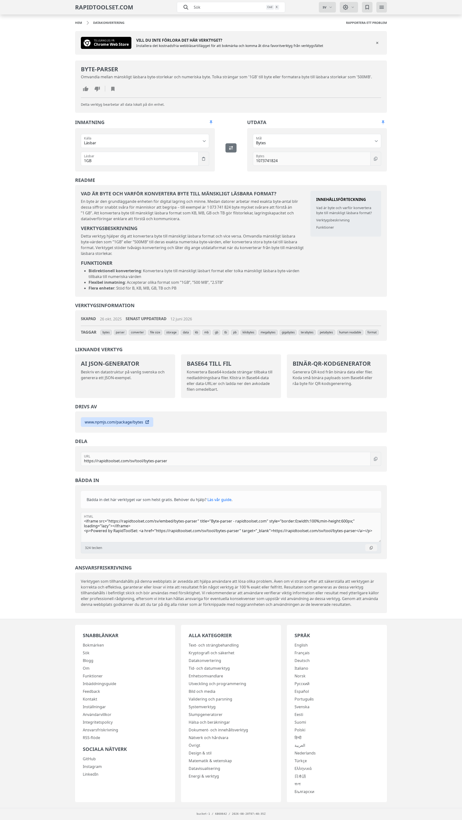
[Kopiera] (375, 159)
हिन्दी (298, 737)
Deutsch (302, 660)
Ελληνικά (303, 768)
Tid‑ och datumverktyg (209, 668)
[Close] (377, 43)
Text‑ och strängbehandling (214, 645)
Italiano (301, 668)
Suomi (300, 722)
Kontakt (90, 699)
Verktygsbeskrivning (333, 220)
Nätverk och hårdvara (208, 737)
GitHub (89, 758)
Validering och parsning (210, 699)
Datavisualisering (204, 768)
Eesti (299, 714)
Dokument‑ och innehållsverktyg (218, 730)
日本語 (300, 776)
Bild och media (202, 691)
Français (302, 652)
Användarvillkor (97, 714)
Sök (86, 652)
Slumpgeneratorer (206, 714)
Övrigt (194, 745)
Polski (300, 730)
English (301, 645)
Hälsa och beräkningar (209, 722)
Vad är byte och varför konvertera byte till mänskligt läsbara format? (344, 210)
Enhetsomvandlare (206, 676)
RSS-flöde (91, 737)
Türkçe (301, 760)
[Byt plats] (231, 147)
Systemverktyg (202, 706)
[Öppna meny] (381, 7)
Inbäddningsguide (99, 683)
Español (302, 691)
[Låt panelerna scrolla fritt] (211, 122)
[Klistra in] (203, 159)
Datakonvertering (205, 660)
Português (304, 699)
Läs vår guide (219, 499)
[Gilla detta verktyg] (85, 89)
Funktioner (325, 227)
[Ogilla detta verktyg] (97, 89)
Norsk (300, 676)
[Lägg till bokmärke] (113, 89)
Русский (302, 683)
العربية (300, 745)
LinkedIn (90, 774)
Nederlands (305, 753)
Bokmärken (93, 645)
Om (86, 668)
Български (304, 791)
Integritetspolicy (98, 722)
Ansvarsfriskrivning (100, 730)
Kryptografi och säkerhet (211, 652)
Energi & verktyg (204, 776)
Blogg (88, 660)
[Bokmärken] (367, 7)
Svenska (302, 706)
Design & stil (200, 753)
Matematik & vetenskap (210, 760)
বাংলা (298, 784)
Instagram (92, 766)
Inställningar (94, 706)
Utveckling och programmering (217, 683)
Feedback (91, 691)
